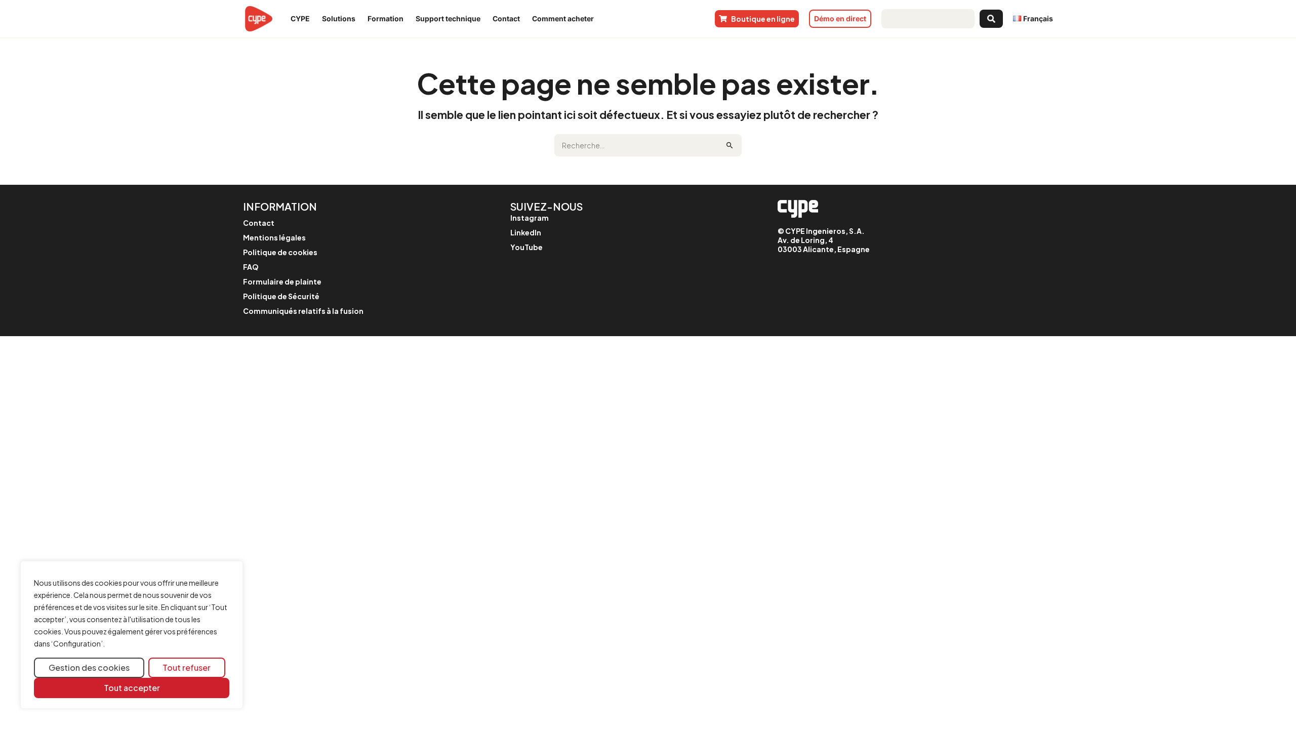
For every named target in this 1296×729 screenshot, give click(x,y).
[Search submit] (991, 19)
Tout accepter (132, 687)
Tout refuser (187, 667)
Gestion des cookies (89, 667)
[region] (131, 635)
